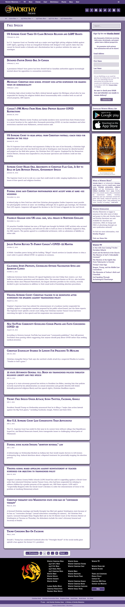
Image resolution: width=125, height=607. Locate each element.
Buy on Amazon (106, 169)
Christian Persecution (54, 589)
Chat (45, 2)
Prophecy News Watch (54, 591)
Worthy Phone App (98, 566)
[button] (118, 2)
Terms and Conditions (99, 574)
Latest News (12, 18)
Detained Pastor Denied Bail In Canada (28, 60)
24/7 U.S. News (53, 18)
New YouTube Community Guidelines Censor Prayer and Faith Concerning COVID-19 (46, 325)
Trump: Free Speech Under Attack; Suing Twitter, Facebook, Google (43, 399)
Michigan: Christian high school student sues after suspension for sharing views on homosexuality (46, 83)
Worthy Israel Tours (75, 589)
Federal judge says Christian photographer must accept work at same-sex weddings (45, 193)
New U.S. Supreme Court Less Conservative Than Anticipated (39, 420)
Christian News (36, 598)
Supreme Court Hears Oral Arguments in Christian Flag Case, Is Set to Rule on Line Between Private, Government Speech (45, 168)
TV (25, 2)
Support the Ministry (99, 584)
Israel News (74, 598)
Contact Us (96, 579)
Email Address (99, 54)
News (30, 2)
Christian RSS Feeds (99, 581)
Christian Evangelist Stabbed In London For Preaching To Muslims (43, 350)
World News (82, 598)
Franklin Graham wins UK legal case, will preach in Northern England (45, 217)
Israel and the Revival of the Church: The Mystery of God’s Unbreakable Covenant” (106, 255)
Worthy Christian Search (77, 581)
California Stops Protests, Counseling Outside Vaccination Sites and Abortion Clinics (43, 267)
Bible (71, 2)
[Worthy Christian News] (21, 10)
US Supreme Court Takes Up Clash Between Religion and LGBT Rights (44, 34)
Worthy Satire (52, 581)
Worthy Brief (52, 574)
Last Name (97, 68)
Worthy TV (97, 245)
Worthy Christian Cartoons (77, 586)
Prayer (64, 2)
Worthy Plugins (98, 234)
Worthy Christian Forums (77, 564)
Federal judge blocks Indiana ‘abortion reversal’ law (35, 444)
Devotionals (54, 2)
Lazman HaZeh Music (54, 586)
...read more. (114, 202)
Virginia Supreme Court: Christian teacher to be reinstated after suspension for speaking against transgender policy (41, 296)
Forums (38, 2)
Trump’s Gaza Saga (100, 265)
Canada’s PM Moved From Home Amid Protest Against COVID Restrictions (40, 110)
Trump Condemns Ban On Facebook (25, 531)
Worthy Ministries (11, 2)
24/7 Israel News (41, 18)
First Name (98, 61)
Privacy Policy (113, 85)
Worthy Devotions (74, 574)
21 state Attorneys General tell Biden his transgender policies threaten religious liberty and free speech (45, 374)
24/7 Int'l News (54, 564)
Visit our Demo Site (100, 238)
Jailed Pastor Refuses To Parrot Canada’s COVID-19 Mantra (40, 244)
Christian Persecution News (50, 598)
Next (63, 553)
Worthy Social (73, 561)
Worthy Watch (52, 576)
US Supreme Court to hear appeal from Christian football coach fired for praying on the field (46, 137)
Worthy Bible (72, 571)
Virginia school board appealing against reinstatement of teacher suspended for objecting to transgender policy (41, 470)
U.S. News (90, 598)
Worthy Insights (53, 579)
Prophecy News (64, 598)
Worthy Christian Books (76, 584)
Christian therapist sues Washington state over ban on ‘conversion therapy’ (42, 501)
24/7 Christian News (66, 18)
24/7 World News (26, 18)
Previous (32, 553)
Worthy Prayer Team (75, 576)
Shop (77, 2)
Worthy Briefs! (113, 33)
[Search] (118, 10)
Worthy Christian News (55, 561)
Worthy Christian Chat (76, 566)
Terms (98, 86)
